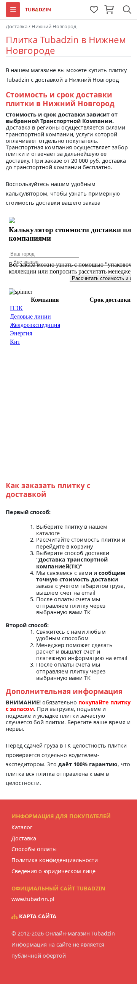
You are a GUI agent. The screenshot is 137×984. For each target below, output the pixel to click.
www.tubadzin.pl (32, 899)
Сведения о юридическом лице (53, 871)
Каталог (21, 827)
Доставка (23, 838)
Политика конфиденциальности (54, 860)
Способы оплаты (34, 849)
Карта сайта (37, 916)
